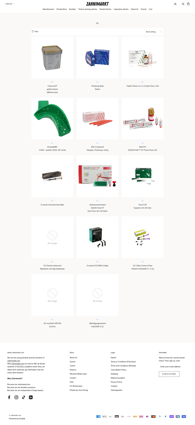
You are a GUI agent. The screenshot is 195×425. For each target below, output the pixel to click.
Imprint (113, 358)
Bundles (72, 9)
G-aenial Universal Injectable (52, 205)
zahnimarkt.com (13, 361)
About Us (134, 9)
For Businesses (76, 386)
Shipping (114, 374)
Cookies (114, 386)
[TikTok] (23, 397)
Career (72, 366)
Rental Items (62, 9)
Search (72, 362)
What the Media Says (78, 374)
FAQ (71, 382)
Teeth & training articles (87, 9)
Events (143, 9)
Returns (73, 370)
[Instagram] (16, 397)
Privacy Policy (116, 382)
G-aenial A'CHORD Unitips (97, 266)
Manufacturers (48, 9)
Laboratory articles (121, 9)
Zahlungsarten (116, 390)
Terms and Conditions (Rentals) (123, 366)
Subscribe (169, 374)
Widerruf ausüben (118, 378)
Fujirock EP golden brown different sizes (52, 89)
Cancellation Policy (118, 370)
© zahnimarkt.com (15, 415)
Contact (73, 378)
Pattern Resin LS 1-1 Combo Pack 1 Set (143, 86)
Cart (150, 9)
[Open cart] (188, 3)
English (9, 4)
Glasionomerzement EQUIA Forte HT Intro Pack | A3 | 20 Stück (97, 208)
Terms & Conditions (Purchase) (123, 362)
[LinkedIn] (31, 397)
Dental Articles (105, 9)
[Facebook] (9, 397)
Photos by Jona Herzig (79, 390)
